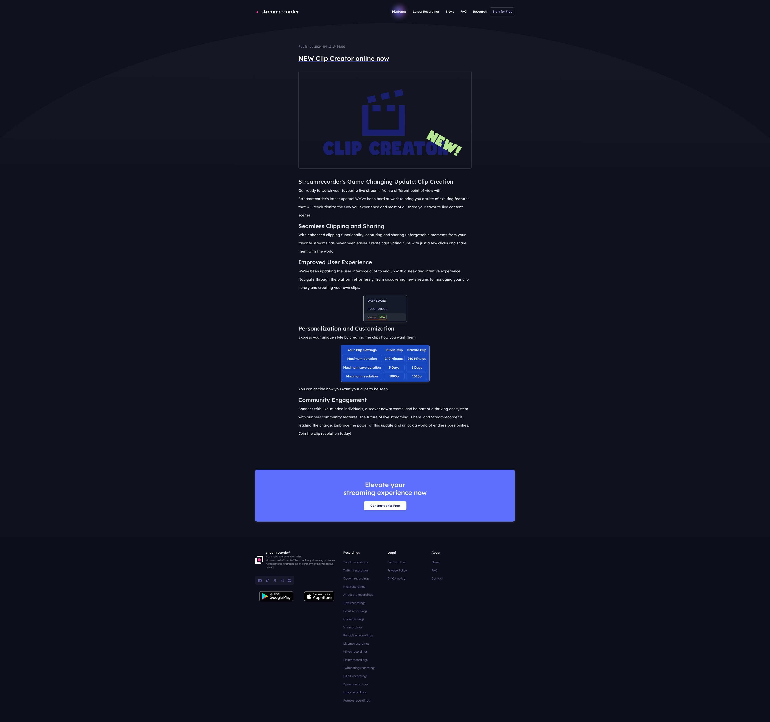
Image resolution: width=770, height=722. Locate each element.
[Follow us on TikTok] (267, 580)
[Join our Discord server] (260, 580)
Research (480, 11)
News (450, 11)
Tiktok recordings (355, 562)
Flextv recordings (355, 660)
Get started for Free (385, 506)
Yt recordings (352, 627)
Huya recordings (355, 692)
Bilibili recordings (355, 676)
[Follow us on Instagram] (282, 580)
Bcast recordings (355, 611)
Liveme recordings (356, 643)
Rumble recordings (356, 700)
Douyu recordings (355, 684)
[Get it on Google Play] (276, 596)
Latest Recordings (426, 11)
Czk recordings (353, 619)
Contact (437, 578)
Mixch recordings (355, 651)
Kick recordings (354, 587)
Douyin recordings (356, 578)
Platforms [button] (399, 11)
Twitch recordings (355, 570)
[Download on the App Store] (319, 596)
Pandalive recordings (358, 635)
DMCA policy (396, 578)
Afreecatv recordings (358, 595)
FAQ (463, 11)
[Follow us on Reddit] (289, 580)
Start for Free (502, 11)
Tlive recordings (354, 603)
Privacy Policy (397, 570)
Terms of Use (396, 562)
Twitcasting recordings (359, 668)
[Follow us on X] (275, 580)
